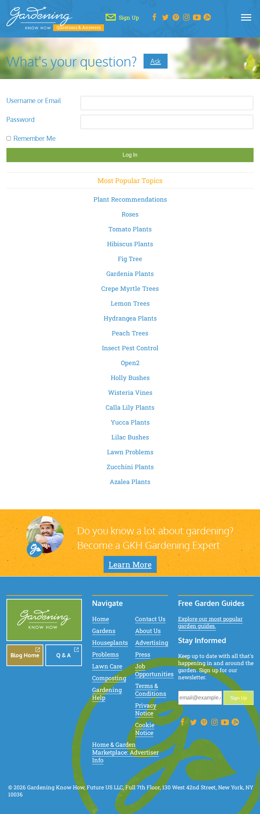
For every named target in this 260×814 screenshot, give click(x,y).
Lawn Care (107, 666)
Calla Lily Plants (130, 407)
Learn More (130, 564)
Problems (105, 654)
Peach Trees (130, 333)
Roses (130, 214)
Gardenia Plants (130, 274)
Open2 (130, 363)
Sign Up (238, 698)
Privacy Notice (145, 709)
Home (100, 619)
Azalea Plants (130, 482)
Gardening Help (107, 694)
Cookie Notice (144, 729)
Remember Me (35, 138)
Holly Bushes (130, 378)
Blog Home (24, 655)
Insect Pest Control (130, 348)
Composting (109, 678)
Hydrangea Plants (130, 318)
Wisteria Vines (130, 392)
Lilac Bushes (130, 437)
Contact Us (150, 619)
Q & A (63, 655)
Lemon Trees (130, 303)
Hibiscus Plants (130, 244)
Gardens (103, 631)
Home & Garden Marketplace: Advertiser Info (125, 752)
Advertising (151, 642)
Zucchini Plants (130, 467)
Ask (155, 61)
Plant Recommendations (130, 199)
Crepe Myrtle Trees (130, 288)
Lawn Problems (130, 452)
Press (142, 654)
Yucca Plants (130, 422)
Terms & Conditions (150, 689)
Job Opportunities (154, 670)
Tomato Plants (130, 229)
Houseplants (110, 642)
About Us (148, 631)
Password (20, 119)
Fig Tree (130, 259)
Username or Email (33, 100)
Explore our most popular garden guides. (210, 622)
